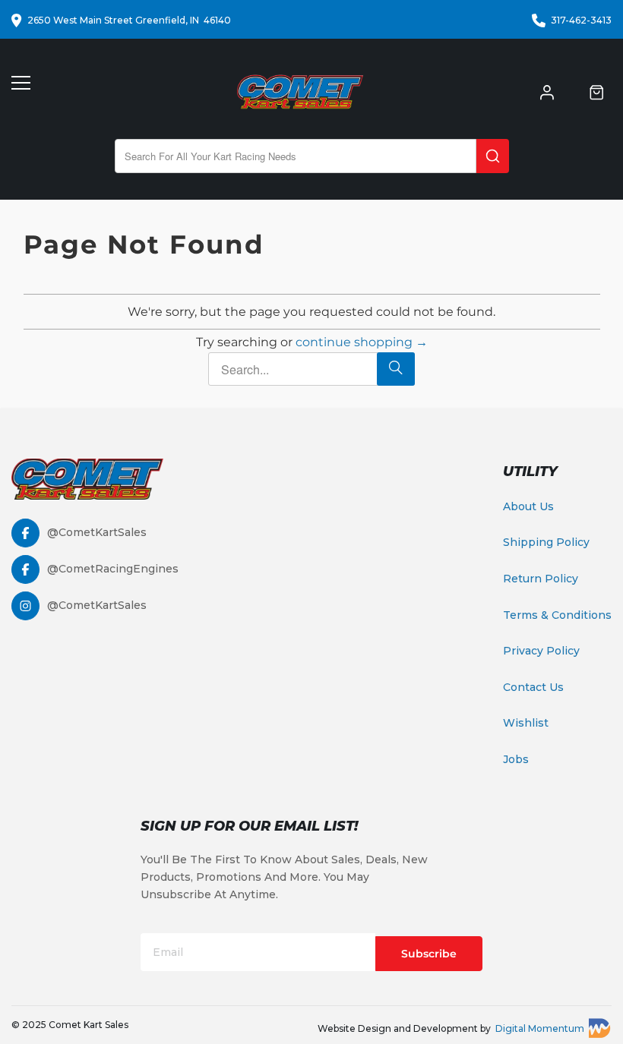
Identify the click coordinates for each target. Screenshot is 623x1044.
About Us (528, 506)
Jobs (516, 759)
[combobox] (295, 156)
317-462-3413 (581, 20)
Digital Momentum (539, 1028)
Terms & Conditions (557, 615)
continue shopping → (362, 342)
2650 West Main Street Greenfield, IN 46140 (129, 20)
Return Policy (540, 578)
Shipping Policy (546, 542)
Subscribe (429, 953)
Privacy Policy (541, 651)
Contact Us (533, 687)
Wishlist (526, 723)
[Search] (492, 156)
